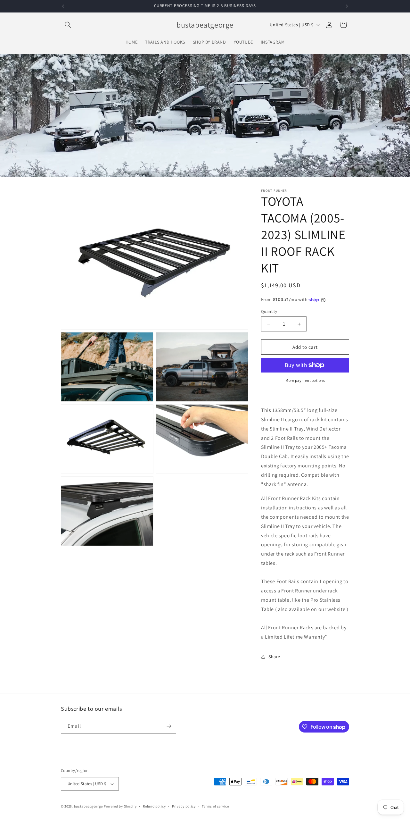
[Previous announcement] (63, 6)
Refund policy (154, 806)
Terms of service (215, 806)
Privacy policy (184, 806)
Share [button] (274, 656)
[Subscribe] (169, 726)
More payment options (305, 380)
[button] (68, 25)
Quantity (269, 311)
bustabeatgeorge (88, 806)
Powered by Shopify (120, 806)
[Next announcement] (347, 6)
